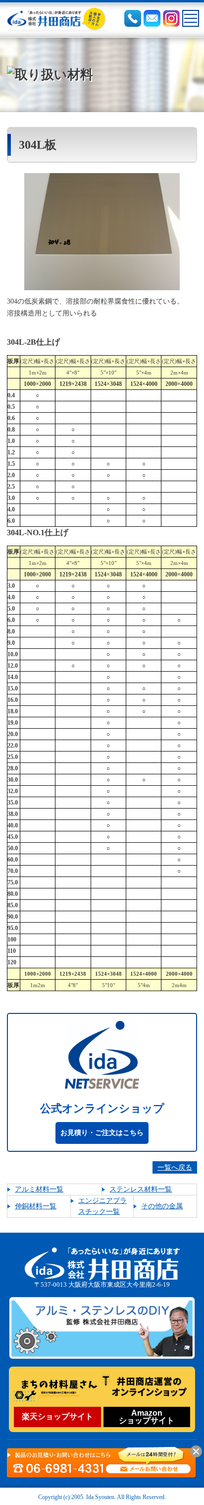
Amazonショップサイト (146, 1417)
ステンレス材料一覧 (140, 1189)
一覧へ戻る (174, 1167)
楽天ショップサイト (57, 1416)
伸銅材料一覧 (35, 1206)
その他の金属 (162, 1206)
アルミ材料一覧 (39, 1189)
